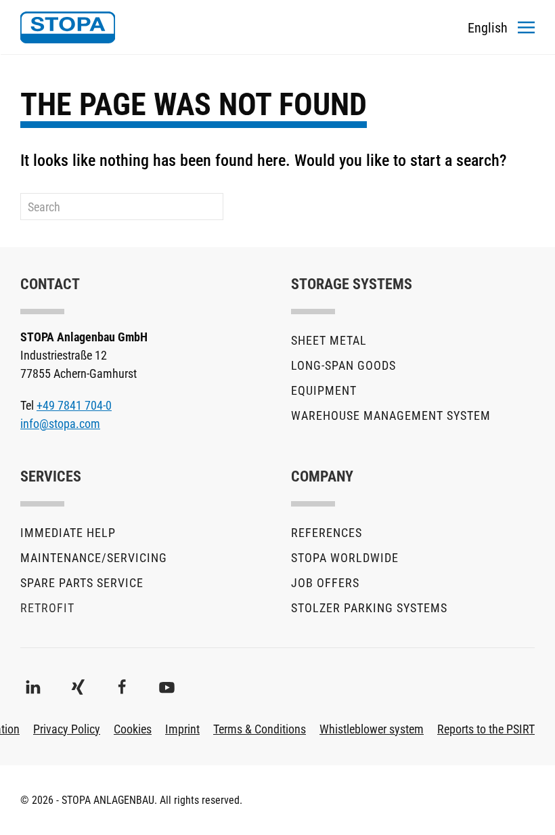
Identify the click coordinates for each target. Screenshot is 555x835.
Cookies (133, 729)
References (326, 533)
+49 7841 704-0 (74, 405)
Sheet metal (329, 340)
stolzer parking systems (369, 608)
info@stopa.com (60, 423)
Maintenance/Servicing (93, 558)
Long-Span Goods (343, 365)
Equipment (324, 390)
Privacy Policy (66, 729)
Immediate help (68, 533)
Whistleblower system (371, 729)
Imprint (182, 729)
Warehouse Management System (391, 415)
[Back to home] (67, 27)
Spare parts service (81, 583)
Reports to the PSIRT (486, 729)
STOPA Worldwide (345, 558)
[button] (526, 27)
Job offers (325, 583)
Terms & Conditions (259, 729)
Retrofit (47, 608)
